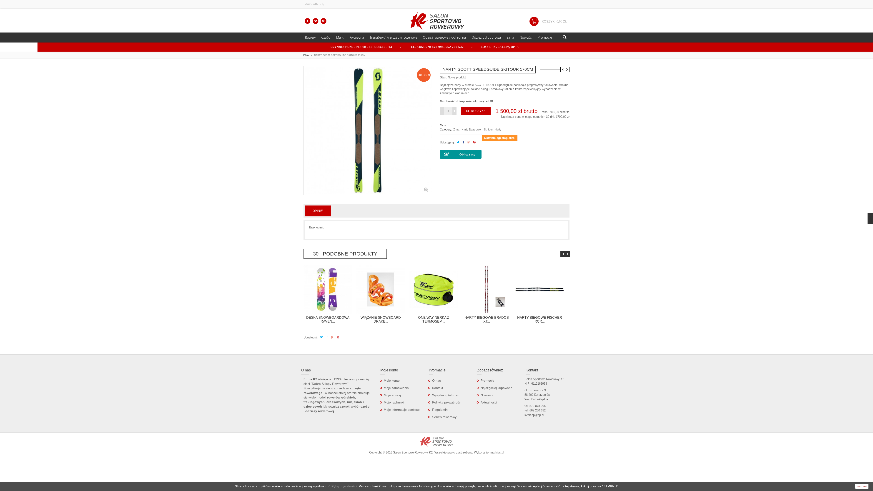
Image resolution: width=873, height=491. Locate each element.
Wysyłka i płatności (445, 395)
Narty (498, 129)
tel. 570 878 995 (535, 406)
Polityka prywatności (446, 402)
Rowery (310, 37)
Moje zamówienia (396, 388)
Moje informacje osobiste (402, 409)
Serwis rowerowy (444, 417)
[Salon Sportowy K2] (436, 21)
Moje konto (392, 380)
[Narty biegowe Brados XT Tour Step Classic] (486, 289)
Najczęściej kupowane (496, 388)
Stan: (443, 77)
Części (326, 37)
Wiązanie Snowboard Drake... (381, 319)
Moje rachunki (394, 402)
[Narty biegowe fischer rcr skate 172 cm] (539, 289)
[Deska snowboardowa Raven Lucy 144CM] (328, 289)
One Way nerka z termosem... (433, 319)
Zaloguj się (314, 4)
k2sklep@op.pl (534, 415)
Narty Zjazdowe (472, 129)
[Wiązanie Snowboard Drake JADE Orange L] (380, 289)
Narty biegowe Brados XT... (486, 319)
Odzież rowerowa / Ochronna (444, 37)
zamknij (861, 486)
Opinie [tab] (318, 211)
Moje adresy (392, 395)
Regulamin (440, 409)
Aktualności (489, 402)
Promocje (545, 37)
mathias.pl (497, 452)
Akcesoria (357, 37)
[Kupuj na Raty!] (461, 154)
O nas (436, 380)
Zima (456, 129)
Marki (340, 37)
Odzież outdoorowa (486, 37)
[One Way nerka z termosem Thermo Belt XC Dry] (433, 289)
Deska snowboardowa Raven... (327, 319)
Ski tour (488, 129)
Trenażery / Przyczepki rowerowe (393, 37)
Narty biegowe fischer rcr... (539, 319)
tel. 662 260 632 (535, 410)
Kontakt (437, 388)
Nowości (526, 37)
